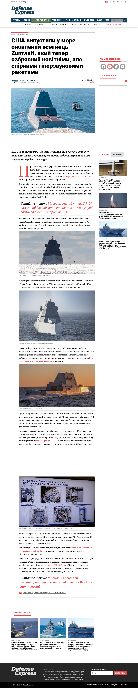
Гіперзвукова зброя (40, 592)
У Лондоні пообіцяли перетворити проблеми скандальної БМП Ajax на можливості (57, 582)
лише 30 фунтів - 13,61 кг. (47, 441)
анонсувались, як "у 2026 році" (77, 176)
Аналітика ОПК (28, 592)
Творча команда (40, 24)
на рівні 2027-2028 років (56, 565)
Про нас (28, 24)
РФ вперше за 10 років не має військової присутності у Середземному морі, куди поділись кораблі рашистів (52, 645)
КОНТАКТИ (123, 685)
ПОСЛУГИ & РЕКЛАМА (104, 685)
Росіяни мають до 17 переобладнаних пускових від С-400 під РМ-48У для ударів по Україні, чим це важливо (111, 215)
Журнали (54, 24)
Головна (13, 34)
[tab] (105, 154)
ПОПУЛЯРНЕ (117, 154)
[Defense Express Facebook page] (114, 2)
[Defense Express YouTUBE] (118, 2)
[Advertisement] (85, 11)
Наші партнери (84, 24)
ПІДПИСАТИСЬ (120, 673)
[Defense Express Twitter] (122, 2)
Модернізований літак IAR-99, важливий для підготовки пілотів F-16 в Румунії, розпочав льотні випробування (57, 208)
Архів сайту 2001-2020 (113, 24)
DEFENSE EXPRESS (29, 80)
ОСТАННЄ (105, 154)
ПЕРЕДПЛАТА (115, 685)
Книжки (73, 24)
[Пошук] (125, 20)
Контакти (97, 24)
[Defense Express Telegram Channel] (126, 2)
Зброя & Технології (22, 34)
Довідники (63, 24)
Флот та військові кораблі (56, 592)
